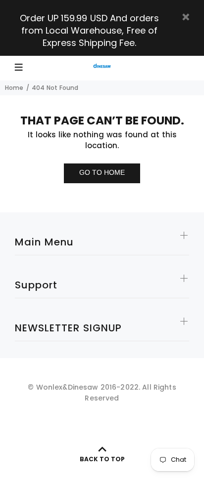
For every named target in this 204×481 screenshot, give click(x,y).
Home (14, 87)
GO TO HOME (102, 172)
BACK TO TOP (102, 459)
